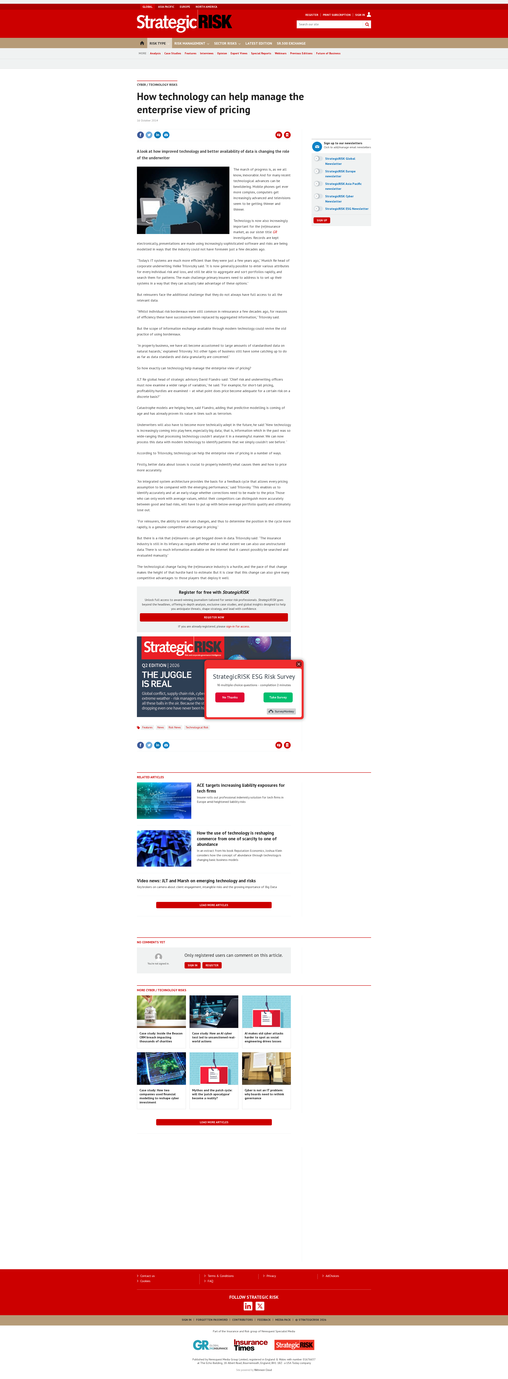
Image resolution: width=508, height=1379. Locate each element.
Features (190, 53)
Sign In (360, 14)
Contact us (147, 1276)
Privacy (271, 1276)
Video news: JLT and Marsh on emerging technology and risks (196, 880)
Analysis (155, 53)
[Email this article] (166, 134)
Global (147, 7)
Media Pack (283, 1320)
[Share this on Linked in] (157, 134)
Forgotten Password (212, 1320)
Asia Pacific (166, 7)
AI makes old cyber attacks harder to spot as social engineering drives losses (264, 1037)
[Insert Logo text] (184, 31)
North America (206, 7)
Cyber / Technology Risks (157, 85)
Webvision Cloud (263, 1369)
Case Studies (172, 53)
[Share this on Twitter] (149, 134)
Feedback (264, 1320)
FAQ (210, 1281)
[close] (291, 127)
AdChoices (332, 1276)
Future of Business (328, 53)
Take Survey (278, 697)
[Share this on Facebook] (140, 134)
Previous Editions (301, 53)
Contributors (242, 1320)
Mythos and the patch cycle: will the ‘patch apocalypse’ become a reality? (212, 1094)
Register (311, 14)
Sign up (322, 220)
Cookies (145, 1281)
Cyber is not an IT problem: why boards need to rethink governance (264, 1094)
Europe (185, 7)
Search (367, 24)
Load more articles (214, 905)
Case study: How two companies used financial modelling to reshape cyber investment (159, 1096)
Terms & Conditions (221, 1276)
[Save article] (287, 134)
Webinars (281, 53)
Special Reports (261, 53)
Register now (214, 617)
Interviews (207, 53)
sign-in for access (237, 626)
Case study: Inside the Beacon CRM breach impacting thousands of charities (161, 1037)
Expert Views (239, 53)
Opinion (222, 53)
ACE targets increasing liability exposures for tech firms (241, 788)
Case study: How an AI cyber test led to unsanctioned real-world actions (214, 1037)
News (160, 727)
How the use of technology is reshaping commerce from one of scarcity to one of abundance (237, 838)
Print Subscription (337, 14)
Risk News (175, 727)
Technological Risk (197, 727)
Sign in (241, 127)
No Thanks (230, 697)
